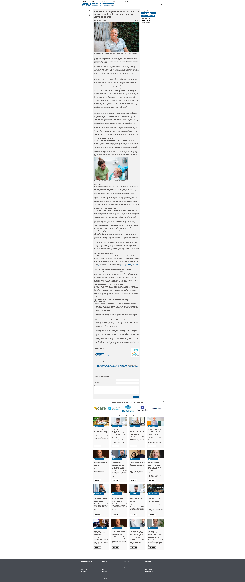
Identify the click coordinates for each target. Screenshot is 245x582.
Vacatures (104, 576)
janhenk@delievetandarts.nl (102, 355)
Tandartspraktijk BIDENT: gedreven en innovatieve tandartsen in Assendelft (137, 464)
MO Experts (83, 567)
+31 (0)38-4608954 (149, 571)
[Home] (98, 3)
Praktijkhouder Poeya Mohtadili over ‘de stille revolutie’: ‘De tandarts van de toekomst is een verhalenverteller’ (137, 534)
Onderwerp (96, 382)
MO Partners (84, 569)
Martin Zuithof (145, 20)
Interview (99, 7)
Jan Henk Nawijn (103, 363)
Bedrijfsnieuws (154, 493)
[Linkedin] (89, 10)
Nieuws (104, 573)
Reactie (95, 385)
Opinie (116, 493)
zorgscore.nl (99, 354)
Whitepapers (105, 578)
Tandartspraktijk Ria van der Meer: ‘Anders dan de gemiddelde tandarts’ (112, 365)
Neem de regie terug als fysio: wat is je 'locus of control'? (100, 464)
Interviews (104, 571)
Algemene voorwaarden (128, 567)
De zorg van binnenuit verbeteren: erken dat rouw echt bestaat (118, 533)
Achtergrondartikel (101, 527)
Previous (93, 402)
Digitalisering (145, 13)
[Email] (89, 21)
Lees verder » (97, 480)
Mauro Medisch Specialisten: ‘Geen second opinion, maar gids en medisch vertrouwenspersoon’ (154, 534)
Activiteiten (104, 567)
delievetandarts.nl (100, 353)
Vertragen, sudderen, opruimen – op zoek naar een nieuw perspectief (101, 431)
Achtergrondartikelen (107, 564)
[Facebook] (89, 15)
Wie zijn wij (84, 571)
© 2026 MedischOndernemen (151, 573)
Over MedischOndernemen (87, 564)
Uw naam (96, 379)
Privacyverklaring (127, 564)
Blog (97, 426)
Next (163, 402)
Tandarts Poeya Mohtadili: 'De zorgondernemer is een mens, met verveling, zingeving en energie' (118, 465)
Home (84, 1)
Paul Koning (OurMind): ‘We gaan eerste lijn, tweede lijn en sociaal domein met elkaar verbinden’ (154, 432)
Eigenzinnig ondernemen (148, 15)
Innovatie (152, 13)
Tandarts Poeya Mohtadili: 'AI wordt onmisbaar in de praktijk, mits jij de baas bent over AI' (119, 432)
